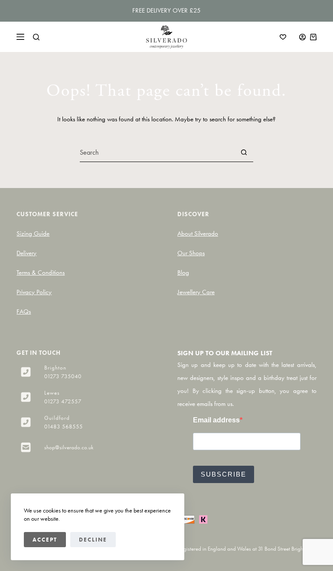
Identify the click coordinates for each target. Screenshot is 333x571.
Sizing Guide (32, 233)
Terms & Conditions (40, 272)
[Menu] (20, 37)
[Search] (36, 37)
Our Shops (191, 253)
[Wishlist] (283, 37)
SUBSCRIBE (223, 474)
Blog (183, 272)
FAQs (23, 311)
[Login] (302, 37)
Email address (216, 420)
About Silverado (197, 233)
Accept (45, 539)
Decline (93, 539)
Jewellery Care (196, 292)
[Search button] (243, 152)
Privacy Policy (34, 292)
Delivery (26, 253)
